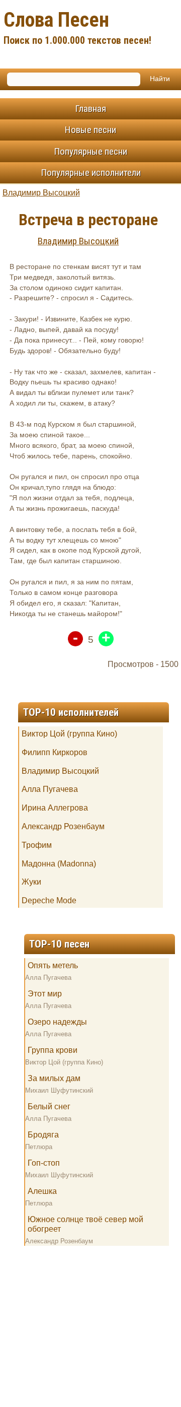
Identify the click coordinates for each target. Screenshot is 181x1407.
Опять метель (53, 965)
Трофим (37, 845)
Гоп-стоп (44, 1163)
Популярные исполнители (91, 172)
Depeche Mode (49, 900)
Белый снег (49, 1106)
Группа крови (52, 1050)
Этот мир (45, 993)
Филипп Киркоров (54, 752)
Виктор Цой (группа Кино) (69, 733)
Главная (90, 108)
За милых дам (54, 1078)
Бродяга (43, 1134)
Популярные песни (90, 151)
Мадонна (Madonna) (59, 863)
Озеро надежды (57, 1022)
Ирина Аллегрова (55, 807)
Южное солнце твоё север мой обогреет (85, 1224)
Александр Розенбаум (63, 826)
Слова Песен (77, 27)
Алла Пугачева (50, 789)
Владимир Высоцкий (41, 192)
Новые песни (90, 130)
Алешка (42, 1191)
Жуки (31, 882)
